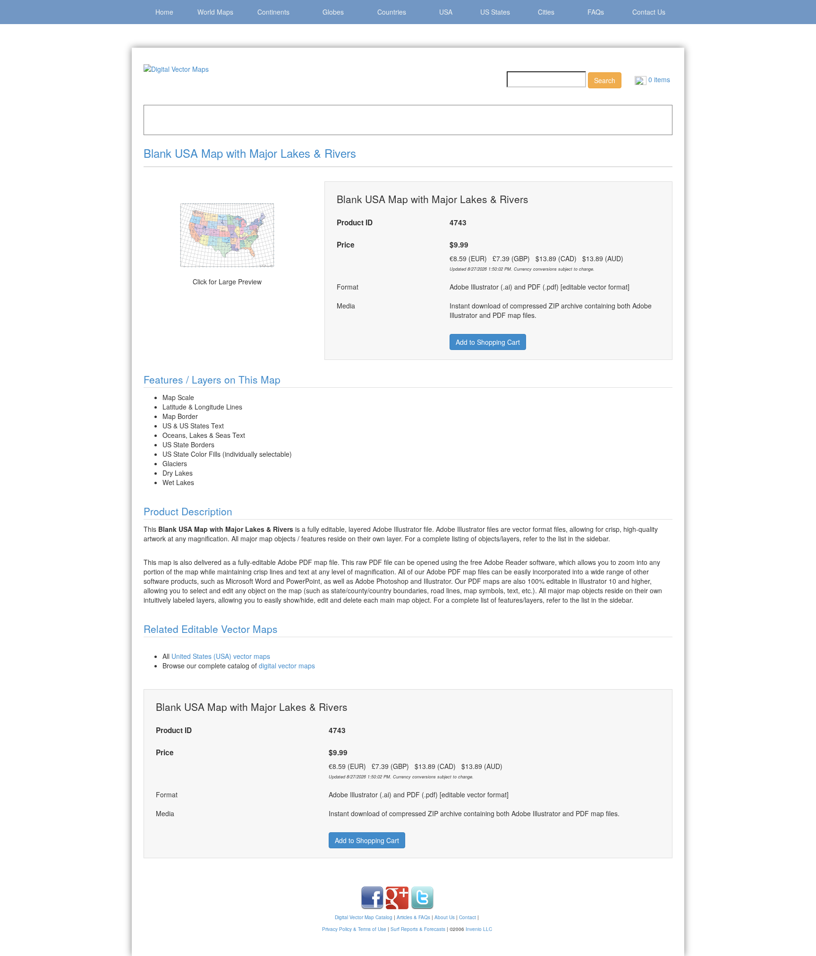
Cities (546, 12)
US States (495, 12)
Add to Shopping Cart (488, 342)
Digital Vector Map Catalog (363, 917)
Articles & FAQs (413, 917)
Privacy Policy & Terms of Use (354, 929)
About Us (444, 917)
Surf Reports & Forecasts (418, 929)
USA (445, 12)
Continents (273, 12)
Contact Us (648, 12)
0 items (658, 79)
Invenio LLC (479, 929)
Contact (467, 917)
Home (164, 12)
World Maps (215, 12)
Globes (333, 12)
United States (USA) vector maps (220, 656)
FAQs (595, 12)
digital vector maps (287, 665)
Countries (391, 12)
